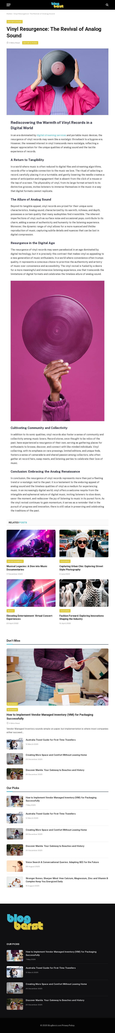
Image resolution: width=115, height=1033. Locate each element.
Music (10, 611)
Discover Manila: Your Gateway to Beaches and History (55, 770)
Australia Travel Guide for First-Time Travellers (51, 740)
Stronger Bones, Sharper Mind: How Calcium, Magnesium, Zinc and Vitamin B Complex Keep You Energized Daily (67, 880)
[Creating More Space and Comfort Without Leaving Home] (15, 759)
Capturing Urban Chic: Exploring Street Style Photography (81, 568)
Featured (65, 561)
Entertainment (15, 561)
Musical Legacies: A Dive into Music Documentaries (27, 568)
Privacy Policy (68, 1025)
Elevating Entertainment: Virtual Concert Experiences (29, 617)
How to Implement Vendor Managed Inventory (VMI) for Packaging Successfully (50, 716)
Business (12, 704)
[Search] (106, 4)
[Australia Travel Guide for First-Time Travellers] (15, 743)
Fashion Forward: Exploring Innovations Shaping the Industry (81, 617)
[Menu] (8, 4)
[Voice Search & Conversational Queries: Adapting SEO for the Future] (15, 866)
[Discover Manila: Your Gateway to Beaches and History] (15, 774)
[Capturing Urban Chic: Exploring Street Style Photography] (83, 543)
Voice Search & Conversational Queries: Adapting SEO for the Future (62, 862)
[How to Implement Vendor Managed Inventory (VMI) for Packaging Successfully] (57, 677)
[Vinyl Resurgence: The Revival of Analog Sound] (57, 81)
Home (9, 14)
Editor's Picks (14, 22)
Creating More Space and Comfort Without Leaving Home (56, 755)
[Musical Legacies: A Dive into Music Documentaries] (31, 543)
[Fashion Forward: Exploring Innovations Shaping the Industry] (83, 593)
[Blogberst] (57, 5)
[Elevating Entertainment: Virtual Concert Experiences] (31, 593)
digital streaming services (52, 135)
